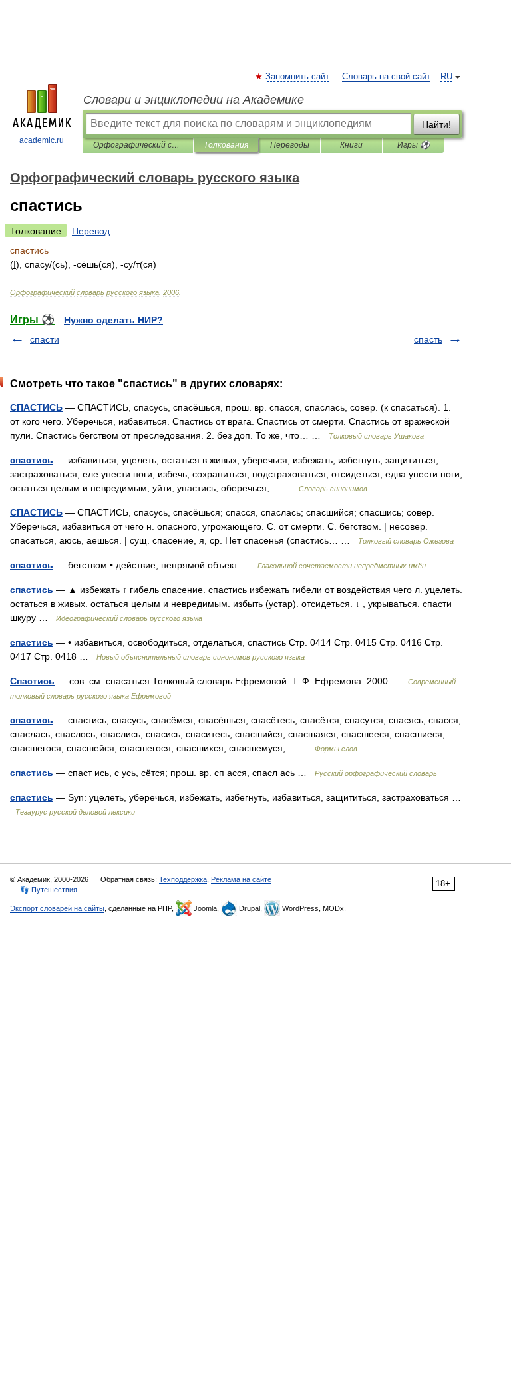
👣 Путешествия (48, 890)
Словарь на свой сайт (386, 76)
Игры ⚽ (413, 145)
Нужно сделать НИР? (113, 320)
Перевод (91, 231)
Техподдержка (183, 879)
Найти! (436, 124)
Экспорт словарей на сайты (57, 908)
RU (446, 76)
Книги (351, 145)
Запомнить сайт (298, 76)
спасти (44, 339)
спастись (31, 460)
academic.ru (41, 140)
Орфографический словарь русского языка (138, 145)
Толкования (226, 145)
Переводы (289, 145)
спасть (428, 339)
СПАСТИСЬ (36, 407)
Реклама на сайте (241, 879)
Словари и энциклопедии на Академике (193, 99)
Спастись (32, 681)
